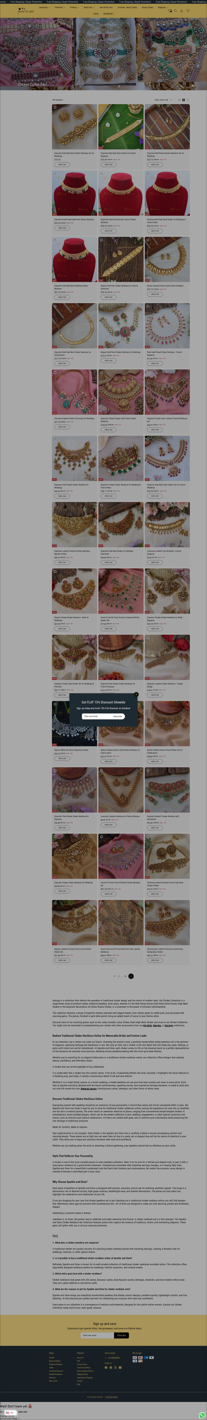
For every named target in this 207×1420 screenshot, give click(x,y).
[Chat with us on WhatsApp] (202, 1415)
